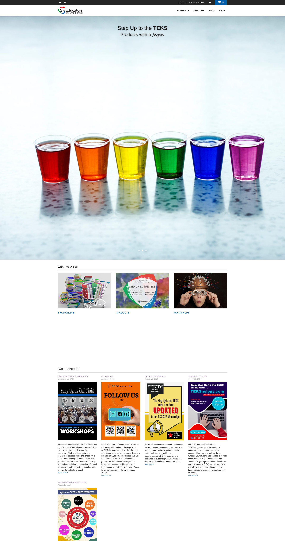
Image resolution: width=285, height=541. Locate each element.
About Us (198, 10)
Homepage (183, 10)
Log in (181, 2)
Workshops (200, 290)
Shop (222, 10)
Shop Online (84, 290)
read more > (63, 473)
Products (142, 290)
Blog (212, 10)
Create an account (196, 2)
